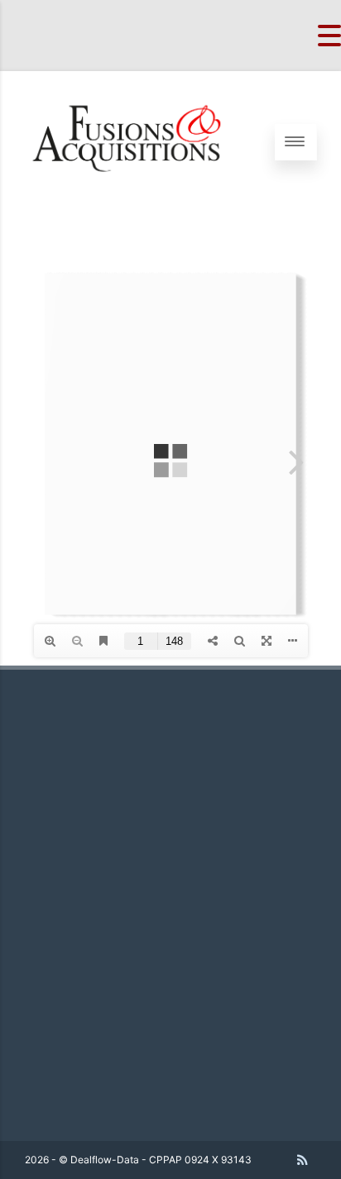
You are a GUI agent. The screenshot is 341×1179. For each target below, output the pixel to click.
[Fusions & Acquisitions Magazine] (137, 207)
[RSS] (302, 1160)
